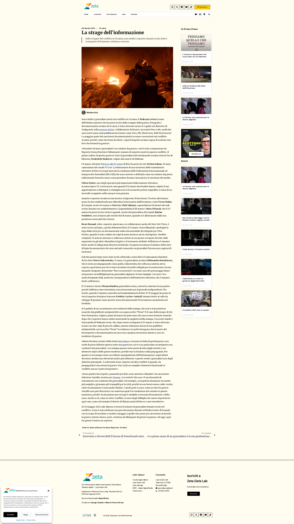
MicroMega (124, 341)
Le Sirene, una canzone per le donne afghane (195, 118)
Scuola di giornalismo (140, 480)
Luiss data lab (138, 485)
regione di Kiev (106, 129)
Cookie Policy (20, 520)
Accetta (10, 515)
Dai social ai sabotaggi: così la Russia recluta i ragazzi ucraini (196, 219)
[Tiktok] (191, 7)
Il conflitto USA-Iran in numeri (195, 310)
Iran (123, 14)
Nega (25, 515)
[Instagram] (172, 7)
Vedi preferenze (41, 515)
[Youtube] (186, 7)
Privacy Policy (31, 520)
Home (86, 14)
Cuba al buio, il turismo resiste (196, 249)
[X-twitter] (177, 7)
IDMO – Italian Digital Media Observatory (143, 489)
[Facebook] (182, 7)
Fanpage (116, 377)
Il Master (97, 14)
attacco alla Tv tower (112, 164)
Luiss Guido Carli (139, 482)
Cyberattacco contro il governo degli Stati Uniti (193, 279)
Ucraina (134, 14)
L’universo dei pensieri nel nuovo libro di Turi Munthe (194, 55)
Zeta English (111, 14)
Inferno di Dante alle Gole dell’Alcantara (193, 87)
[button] (48, 491)
